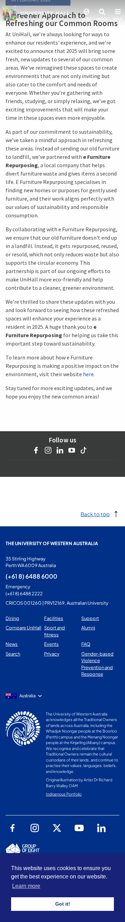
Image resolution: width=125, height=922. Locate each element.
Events (51, 644)
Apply (86, 19)
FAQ (85, 644)
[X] (57, 828)
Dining (12, 618)
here (88, 374)
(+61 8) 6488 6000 (31, 576)
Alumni (88, 627)
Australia (27, 696)
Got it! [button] (62, 904)
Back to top (95, 514)
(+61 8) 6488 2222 (24, 593)
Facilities (53, 618)
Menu (117, 19)
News (12, 644)
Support (90, 618)
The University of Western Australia (52, 543)
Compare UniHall (23, 627)
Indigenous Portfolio (64, 794)
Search (102, 19)
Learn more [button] (26, 886)
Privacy (51, 654)
